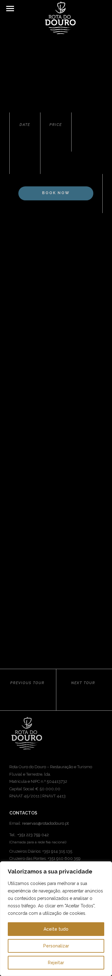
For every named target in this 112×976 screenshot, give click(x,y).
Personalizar (56, 945)
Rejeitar (56, 962)
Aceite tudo (56, 929)
